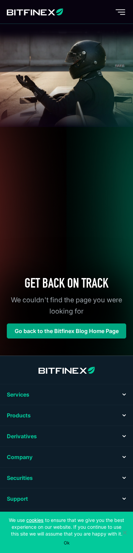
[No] (124, 532)
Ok (67, 542)
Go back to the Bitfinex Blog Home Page (67, 331)
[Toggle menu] (120, 12)
